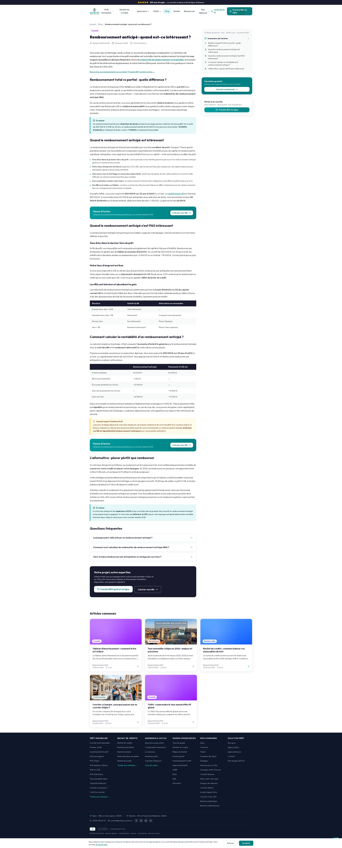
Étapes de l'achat (180, 752)
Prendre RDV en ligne (240, 11)
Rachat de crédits (124, 743)
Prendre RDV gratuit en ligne (114, 589)
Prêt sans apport (97, 756)
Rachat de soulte (124, 761)
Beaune (132, 816)
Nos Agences (203, 11)
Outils (156, 11)
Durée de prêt (178, 756)
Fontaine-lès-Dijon (208, 756)
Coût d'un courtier (97, 792)
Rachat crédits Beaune (209, 805)
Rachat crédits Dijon (208, 801)
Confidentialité (123, 833)
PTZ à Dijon (94, 761)
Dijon (202, 743)
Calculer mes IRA (180, 213)
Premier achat (96, 747)
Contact (231, 756)
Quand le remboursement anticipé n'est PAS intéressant (225, 57)
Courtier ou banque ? (99, 788)
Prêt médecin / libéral (99, 765)
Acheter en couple (180, 747)
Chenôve (204, 747)
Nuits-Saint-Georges (209, 779)
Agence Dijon (233, 747)
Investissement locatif (99, 752)
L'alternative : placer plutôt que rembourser (224, 68)
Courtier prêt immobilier (100, 743)
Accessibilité (142, 833)
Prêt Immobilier (106, 11)
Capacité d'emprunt (98, 783)
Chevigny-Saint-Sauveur (210, 770)
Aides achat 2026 (180, 765)
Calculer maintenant (225, 89)
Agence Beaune (234, 752)
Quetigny (204, 761)
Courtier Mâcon (207, 788)
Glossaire (177, 783)
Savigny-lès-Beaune (208, 783)
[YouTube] (151, 820)
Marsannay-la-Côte (208, 765)
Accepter (246, 843)
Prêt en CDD (95, 770)
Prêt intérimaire (96, 774)
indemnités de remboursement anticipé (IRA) (162, 59)
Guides (176, 11)
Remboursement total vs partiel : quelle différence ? (223, 44)
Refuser (230, 843)
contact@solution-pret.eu (121, 820)
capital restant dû (176, 193)
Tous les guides (179, 743)
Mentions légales (111, 833)
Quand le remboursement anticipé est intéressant (222, 50)
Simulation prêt (151, 756)
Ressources (189, 11)
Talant (202, 752)
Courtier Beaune (207, 774)
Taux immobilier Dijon (99, 779)
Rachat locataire (124, 752)
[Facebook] (136, 820)
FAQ (174, 779)
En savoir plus (101, 844)
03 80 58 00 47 (99, 820)
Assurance (142, 11)
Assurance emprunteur (154, 743)
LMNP (175, 770)
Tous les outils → (152, 765)
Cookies (133, 833)
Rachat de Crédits (124, 11)
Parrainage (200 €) (236, 761)
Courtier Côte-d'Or (208, 797)
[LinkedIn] (146, 820)
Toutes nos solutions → (100, 797)
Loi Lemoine (150, 752)
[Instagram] (141, 820)
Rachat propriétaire (125, 747)
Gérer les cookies (154, 833)
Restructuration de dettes (128, 756)
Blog (167, 11)
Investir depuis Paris (208, 792)
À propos (232, 743)
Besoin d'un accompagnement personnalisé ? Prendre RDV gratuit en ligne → (122, 72)
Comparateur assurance (155, 747)
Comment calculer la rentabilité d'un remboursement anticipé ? (221, 63)
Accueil (93, 24)
